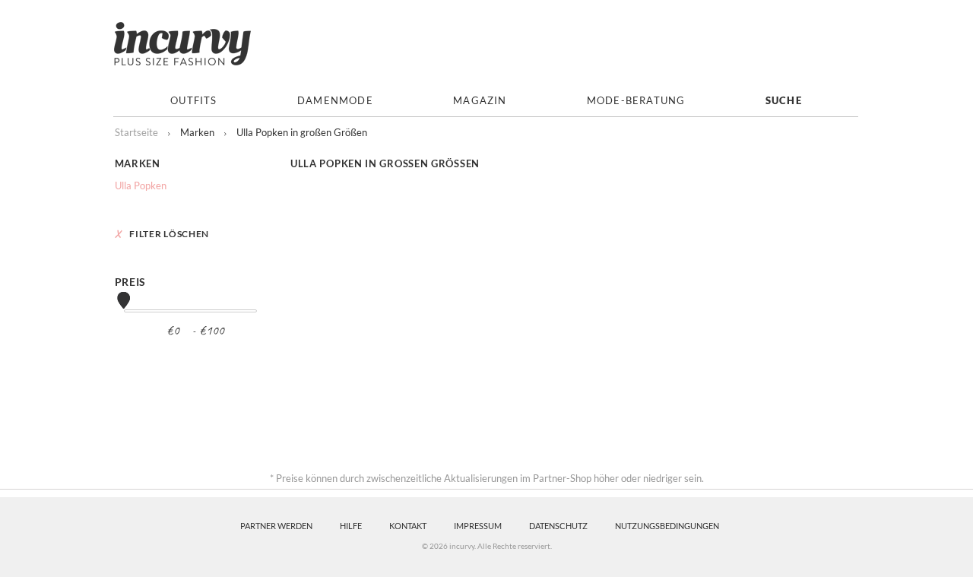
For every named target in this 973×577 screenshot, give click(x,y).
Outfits (193, 100)
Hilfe (351, 526)
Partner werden (276, 526)
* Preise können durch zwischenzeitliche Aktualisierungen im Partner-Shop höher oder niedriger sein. (487, 478)
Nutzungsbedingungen (667, 526)
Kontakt (407, 526)
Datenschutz (558, 526)
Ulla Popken (140, 185)
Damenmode (335, 100)
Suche (783, 100)
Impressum (478, 526)
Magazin (479, 100)
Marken (137, 163)
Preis (131, 281)
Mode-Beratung (636, 100)
